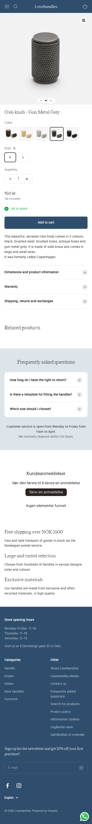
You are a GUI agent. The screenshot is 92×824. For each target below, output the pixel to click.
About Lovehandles (64, 668)
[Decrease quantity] (10, 178)
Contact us (58, 683)
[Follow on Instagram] (19, 786)
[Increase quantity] (26, 178)
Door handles (14, 691)
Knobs (9, 676)
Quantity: (11, 169)
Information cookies (64, 719)
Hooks (8, 683)
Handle (9, 668)
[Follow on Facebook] (7, 786)
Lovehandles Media (64, 676)
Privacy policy (60, 711)
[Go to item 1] (41, 100)
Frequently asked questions (63, 694)
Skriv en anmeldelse (46, 492)
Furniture (11, 699)
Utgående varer (61, 727)
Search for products (65, 704)
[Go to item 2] (46, 100)
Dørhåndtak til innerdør (67, 734)
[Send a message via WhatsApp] (84, 816)
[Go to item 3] (51, 100)
